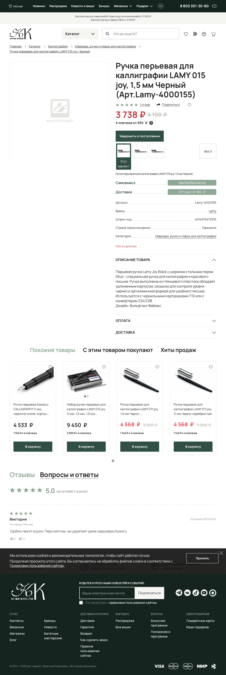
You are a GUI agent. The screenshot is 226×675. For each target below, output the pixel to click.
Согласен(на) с (121, 602)
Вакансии (17, 627)
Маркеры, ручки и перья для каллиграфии (185, 236)
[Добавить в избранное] (51, 367)
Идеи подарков (197, 627)
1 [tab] (113, 460)
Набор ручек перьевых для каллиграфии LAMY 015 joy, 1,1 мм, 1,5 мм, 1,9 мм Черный (86, 409)
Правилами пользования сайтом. (37, 565)
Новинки (39, 6)
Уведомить (139, 136)
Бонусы (104, 6)
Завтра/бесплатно (192, 183)
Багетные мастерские (53, 635)
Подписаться (149, 592)
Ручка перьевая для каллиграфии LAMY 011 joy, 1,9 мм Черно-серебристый (139, 409)
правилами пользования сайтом (133, 602)
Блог (13, 640)
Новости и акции (82, 6)
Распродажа (58, 6)
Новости (50, 627)
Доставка (125, 332)
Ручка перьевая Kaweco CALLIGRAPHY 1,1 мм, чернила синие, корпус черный (30, 409)
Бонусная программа (159, 623)
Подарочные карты (200, 621)
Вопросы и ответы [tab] (69, 475)
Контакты (17, 621)
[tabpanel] (33, 408)
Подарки (142, 6)
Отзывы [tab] (22, 475)
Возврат (86, 633)
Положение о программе (160, 634)
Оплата (123, 320)
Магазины (121, 6)
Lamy (212, 211)
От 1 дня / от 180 (185, 192)
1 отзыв (145, 105)
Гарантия (87, 627)
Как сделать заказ (93, 640)
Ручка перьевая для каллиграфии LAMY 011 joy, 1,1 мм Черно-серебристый (193, 409)
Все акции (123, 627)
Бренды (50, 621)
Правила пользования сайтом (90, 651)
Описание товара (133, 259)
